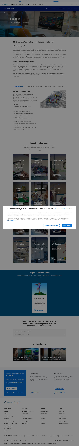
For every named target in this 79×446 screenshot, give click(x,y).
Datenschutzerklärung (11, 220)
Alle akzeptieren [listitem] (66, 225)
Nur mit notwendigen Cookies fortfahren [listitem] (63, 208)
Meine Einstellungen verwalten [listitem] (51, 225)
